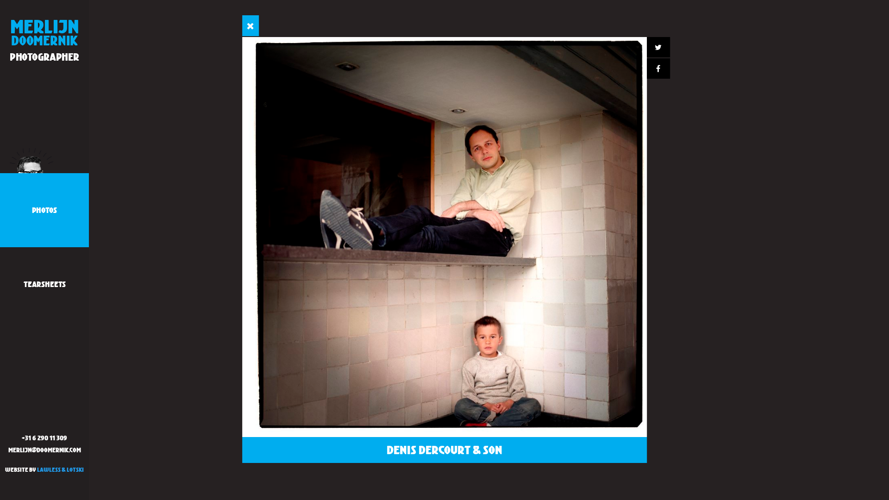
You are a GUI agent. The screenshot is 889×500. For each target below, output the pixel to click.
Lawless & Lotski (60, 469)
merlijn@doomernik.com (44, 450)
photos (44, 210)
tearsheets (45, 284)
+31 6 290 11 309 (44, 438)
